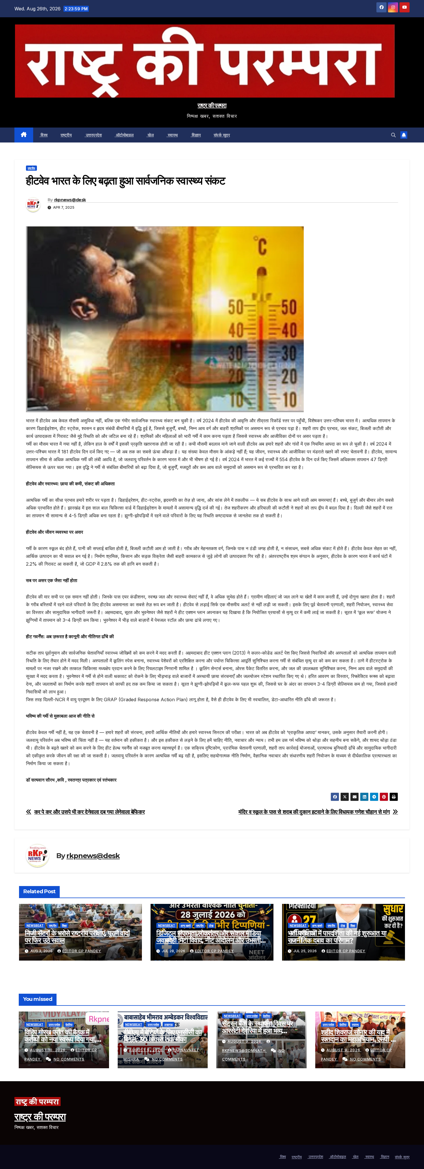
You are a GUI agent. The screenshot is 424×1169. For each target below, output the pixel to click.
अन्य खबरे (186, 925)
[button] (393, 135)
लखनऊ (168, 1024)
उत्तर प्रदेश (54, 1024)
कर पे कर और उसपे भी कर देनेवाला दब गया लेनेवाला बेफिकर (89, 812)
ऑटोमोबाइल (124, 135)
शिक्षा (64, 925)
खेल (150, 135)
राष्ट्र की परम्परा (212, 105)
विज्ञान (196, 135)
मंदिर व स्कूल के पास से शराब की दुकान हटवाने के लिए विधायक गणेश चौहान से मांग (314, 812)
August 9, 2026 (146, 1050)
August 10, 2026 (48, 1050)
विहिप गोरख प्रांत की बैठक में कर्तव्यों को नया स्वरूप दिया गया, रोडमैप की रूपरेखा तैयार (60, 1039)
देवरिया (68, 1024)
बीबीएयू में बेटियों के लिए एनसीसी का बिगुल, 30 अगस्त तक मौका (162, 1035)
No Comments (69, 1059)
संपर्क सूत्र (222, 135)
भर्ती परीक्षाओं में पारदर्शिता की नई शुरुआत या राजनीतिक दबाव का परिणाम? (337, 936)
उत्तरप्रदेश (93, 135)
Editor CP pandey (81, 951)
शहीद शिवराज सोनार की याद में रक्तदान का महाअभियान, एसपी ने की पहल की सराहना (357, 1039)
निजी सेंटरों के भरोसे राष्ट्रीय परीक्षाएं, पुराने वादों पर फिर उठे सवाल (77, 936)
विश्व (44, 135)
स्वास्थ (172, 135)
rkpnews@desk (70, 199)
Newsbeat (35, 925)
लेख (211, 925)
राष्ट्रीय (66, 135)
